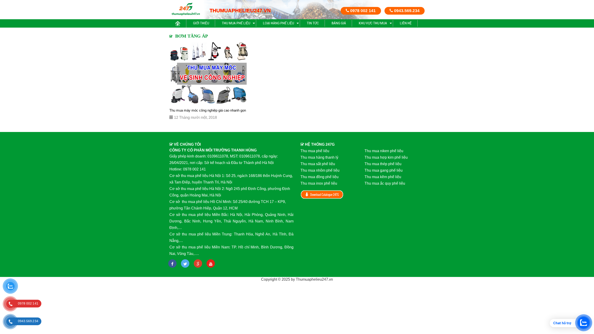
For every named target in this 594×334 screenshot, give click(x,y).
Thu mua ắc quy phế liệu (385, 183)
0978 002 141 (362, 10)
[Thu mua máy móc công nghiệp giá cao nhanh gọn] (209, 73)
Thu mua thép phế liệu (383, 164)
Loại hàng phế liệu (278, 23)
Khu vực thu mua (373, 23)
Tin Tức (313, 23)
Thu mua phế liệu (236, 23)
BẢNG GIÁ (339, 23)
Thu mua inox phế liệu (318, 183)
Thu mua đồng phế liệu (319, 177)
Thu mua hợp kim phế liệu (386, 157)
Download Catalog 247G (322, 194)
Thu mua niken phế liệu (384, 151)
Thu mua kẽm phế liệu (383, 177)
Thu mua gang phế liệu (384, 170)
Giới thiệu (201, 23)
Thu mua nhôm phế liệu (319, 170)
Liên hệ (406, 23)
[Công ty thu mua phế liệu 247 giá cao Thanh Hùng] (185, 9)
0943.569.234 (406, 10)
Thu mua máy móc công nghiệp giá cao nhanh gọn (207, 110)
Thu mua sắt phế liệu (317, 164)
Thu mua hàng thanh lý (319, 157)
